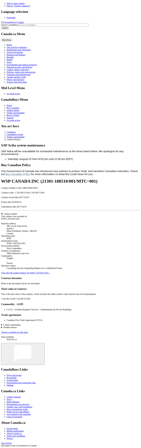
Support (10, 118)
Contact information (12, 325)
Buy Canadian (13, 108)
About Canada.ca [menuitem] (14, 433)
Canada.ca (11, 132)
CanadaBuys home (15, 134)
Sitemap (10, 385)
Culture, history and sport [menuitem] (18, 70)
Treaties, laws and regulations (19, 407)
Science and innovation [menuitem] (17, 82)
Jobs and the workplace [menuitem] (17, 47)
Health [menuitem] (9, 60)
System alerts (12, 380)
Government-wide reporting (19, 414)
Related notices (10, 327)
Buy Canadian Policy (18, 174)
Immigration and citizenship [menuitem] (19, 50)
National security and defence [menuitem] (19, 67)
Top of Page (6, 443)
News (9, 399)
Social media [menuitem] (12, 428)
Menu (6, 40)
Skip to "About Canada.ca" (18, 6)
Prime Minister (13, 402)
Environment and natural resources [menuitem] (22, 65)
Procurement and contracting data (21, 383)
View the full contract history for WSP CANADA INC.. (25, 273)
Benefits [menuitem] (10, 57)
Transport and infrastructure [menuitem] (19, 74)
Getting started (13, 110)
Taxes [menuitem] (9, 62)
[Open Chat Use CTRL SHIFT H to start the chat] (23, 354)
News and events (14, 375)
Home (9, 105)
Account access (13, 93)
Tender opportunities (16, 113)
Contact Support (14, 397)
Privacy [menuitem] (10, 438)
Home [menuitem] (9, 45)
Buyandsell (11, 378)
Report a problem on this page (15, 332)
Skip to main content (16, 3)
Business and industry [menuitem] (16, 55)
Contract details (10, 214)
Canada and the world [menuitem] (16, 77)
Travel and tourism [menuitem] (15, 52)
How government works (17, 409)
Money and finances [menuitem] (15, 79)
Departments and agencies (18, 404)
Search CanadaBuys (10, 25)
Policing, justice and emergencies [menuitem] (21, 72)
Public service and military (18, 412)
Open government (14, 417)
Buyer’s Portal (13, 115)
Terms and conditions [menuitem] (16, 436)
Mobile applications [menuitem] (15, 431)
